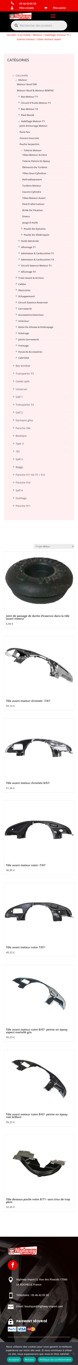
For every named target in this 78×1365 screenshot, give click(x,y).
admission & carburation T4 (37, 259)
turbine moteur (31, 185)
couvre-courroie (29, 138)
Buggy (19, 467)
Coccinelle (24, 35)
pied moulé (27, 115)
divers (26, 216)
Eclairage (23, 333)
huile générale (30, 241)
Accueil (11, 35)
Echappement (26, 296)
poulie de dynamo (35, 228)
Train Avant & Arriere (31, 278)
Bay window (23, 365)
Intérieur (23, 321)
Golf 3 (19, 459)
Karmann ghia (24, 420)
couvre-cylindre (31, 191)
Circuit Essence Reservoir (33, 302)
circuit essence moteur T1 (36, 265)
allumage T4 (28, 271)
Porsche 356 (23, 428)
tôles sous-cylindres (34, 173)
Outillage (21, 498)
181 (18, 451)
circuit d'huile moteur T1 (36, 102)
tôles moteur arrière (34, 154)
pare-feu (25, 132)
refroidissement (32, 179)
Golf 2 (19, 412)
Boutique (21, 435)
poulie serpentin (29, 144)
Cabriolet (23, 357)
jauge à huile (30, 222)
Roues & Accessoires (30, 351)
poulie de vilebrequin (36, 234)
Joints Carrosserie (28, 339)
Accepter (14, 1359)
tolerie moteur (26, 39)
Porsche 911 (23, 506)
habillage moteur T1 (57, 35)
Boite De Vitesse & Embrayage (35, 327)
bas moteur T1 (29, 96)
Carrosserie (25, 308)
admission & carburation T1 (37, 253)
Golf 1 (19, 397)
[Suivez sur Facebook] (13, 1265)
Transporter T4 (25, 404)
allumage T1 (28, 247)
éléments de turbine (34, 167)
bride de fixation (32, 210)
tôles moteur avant (34, 198)
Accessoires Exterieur (31, 314)
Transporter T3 (25, 373)
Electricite (24, 290)
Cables (22, 284)
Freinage (23, 345)
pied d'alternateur (33, 204)
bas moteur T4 (29, 109)
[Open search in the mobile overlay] (39, 25)
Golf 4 (19, 490)
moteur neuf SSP (27, 84)
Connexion (10, 46)
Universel (21, 389)
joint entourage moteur (34, 125)
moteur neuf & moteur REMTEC (35, 90)
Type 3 (20, 443)
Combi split (22, 381)
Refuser (29, 1359)
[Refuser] (73, 1353)
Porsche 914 (23, 482)
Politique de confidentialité (55, 1359)
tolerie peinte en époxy (36, 161)
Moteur (37, 35)
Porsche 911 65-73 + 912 (30, 474)
